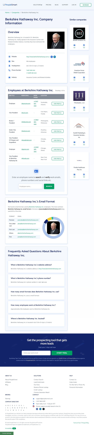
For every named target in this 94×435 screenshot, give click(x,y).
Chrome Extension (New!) (41, 392)
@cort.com (25, 113)
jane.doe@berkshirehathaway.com (28, 220)
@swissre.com (26, 131)
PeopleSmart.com (30, 360)
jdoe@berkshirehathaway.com (27, 223)
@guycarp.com (26, 103)
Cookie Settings (6, 433)
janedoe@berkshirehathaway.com (28, 229)
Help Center (73, 382)
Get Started (86, 5)
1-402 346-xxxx (30, 70)
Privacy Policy (72, 358)
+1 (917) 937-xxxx (36, 103)
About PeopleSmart (11, 379)
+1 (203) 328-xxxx (36, 149)
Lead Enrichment (39, 382)
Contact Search (38, 379)
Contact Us (72, 379)
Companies (16, 12)
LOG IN (74, 5)
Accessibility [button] (8, 428)
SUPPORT (65, 5)
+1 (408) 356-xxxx (31, 73)
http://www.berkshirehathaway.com (37, 57)
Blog (6, 385)
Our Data (37, 385)
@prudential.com (27, 140)
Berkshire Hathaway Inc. (36, 207)
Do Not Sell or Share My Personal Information (77, 386)
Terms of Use (62, 358)
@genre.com (25, 149)
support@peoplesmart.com (44, 398)
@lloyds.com (25, 158)
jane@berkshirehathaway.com (27, 237)
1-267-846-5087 (40, 401)
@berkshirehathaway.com (25, 233)
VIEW (57, 104)
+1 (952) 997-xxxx (36, 122)
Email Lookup (38, 390)
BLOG (56, 5)
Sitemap (7, 398)
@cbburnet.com (26, 122)
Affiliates (8, 382)
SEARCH (49, 186)
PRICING (48, 5)
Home (7, 12)
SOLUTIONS (37, 5)
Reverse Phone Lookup (41, 387)
